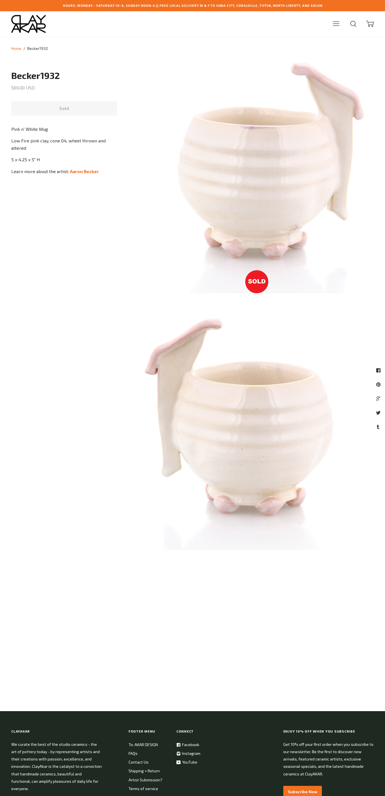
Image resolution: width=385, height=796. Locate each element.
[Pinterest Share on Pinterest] (379, 384)
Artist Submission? (145, 779)
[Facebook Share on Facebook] (379, 370)
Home (16, 48)
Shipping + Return (144, 770)
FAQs (133, 753)
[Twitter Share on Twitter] (379, 412)
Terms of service (143, 788)
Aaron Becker (84, 171)
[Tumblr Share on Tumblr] (379, 426)
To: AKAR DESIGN (143, 744)
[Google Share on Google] (379, 398)
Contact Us (139, 762)
